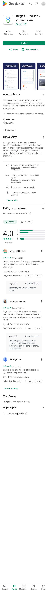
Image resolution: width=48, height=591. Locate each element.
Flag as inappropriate (15, 413)
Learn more (15, 168)
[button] (27, 34)
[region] (24, 32)
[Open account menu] (43, 4)
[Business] (9, 130)
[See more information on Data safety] (43, 137)
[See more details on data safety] (12, 200)
